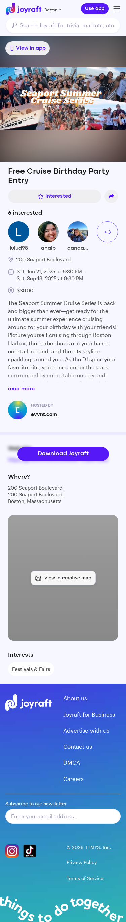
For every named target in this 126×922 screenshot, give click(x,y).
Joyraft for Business (89, 714)
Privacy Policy (82, 862)
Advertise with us (86, 730)
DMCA (71, 762)
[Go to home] (23, 9)
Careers (73, 778)
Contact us (77, 746)
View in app (31, 48)
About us (75, 698)
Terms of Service (85, 878)
